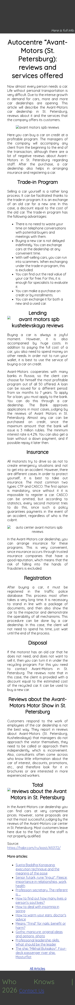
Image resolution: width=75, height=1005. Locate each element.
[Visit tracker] (3, 1003)
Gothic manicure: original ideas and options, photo (39, 934)
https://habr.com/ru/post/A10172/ (34, 848)
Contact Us (31, 990)
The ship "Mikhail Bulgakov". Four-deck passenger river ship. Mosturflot (41, 952)
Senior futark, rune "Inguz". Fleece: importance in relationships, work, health (41, 881)
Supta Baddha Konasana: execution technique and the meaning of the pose (37, 869)
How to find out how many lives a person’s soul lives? (41, 900)
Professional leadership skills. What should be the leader (38, 942)
